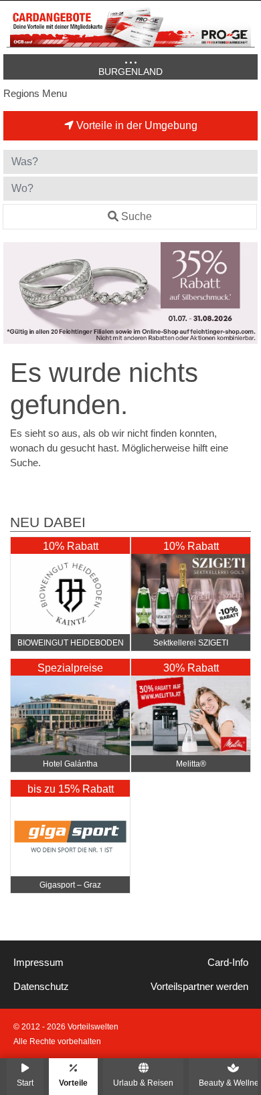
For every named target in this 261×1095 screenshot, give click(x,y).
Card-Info (227, 962)
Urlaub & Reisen (143, 1082)
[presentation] (16, 293)
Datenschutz (41, 986)
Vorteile (73, 1082)
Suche (136, 216)
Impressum (38, 962)
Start (25, 1082)
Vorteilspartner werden (199, 986)
